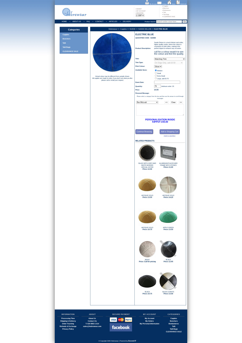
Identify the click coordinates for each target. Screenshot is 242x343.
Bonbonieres (167, 10)
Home (173, 4)
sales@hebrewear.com (92, 326)
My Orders (149, 321)
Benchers (166, 8)
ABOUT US (76, 21)
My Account (153, 4)
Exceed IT (132, 341)
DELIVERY (127, 21)
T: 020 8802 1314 (92, 324)
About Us (92, 318)
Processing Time (68, 318)
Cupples (165, 6)
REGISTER (139, 13)
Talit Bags (166, 14)
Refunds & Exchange (68, 326)
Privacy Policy (68, 329)
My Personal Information (149, 324)
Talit (164, 12)
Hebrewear (113, 29)
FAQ (88, 21)
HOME (64, 21)
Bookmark (183, 4)
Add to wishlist (169, 136)
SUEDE (132, 29)
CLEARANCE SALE (169, 16)
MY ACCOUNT (141, 11)
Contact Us (92, 321)
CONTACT (99, 21)
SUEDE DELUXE (144, 29)
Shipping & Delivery (68, 321)
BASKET (139, 9)
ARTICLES (113, 21)
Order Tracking (68, 324)
